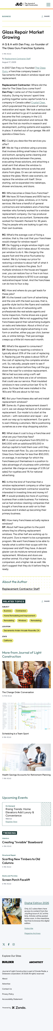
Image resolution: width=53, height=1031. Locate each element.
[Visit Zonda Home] (14, 1007)
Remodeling (9, 620)
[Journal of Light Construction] (26, 4)
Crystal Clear (38, 102)
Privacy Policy (8, 994)
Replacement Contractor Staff (18, 59)
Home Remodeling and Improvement (19, 616)
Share (47, 16)
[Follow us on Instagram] (13, 944)
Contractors (21, 611)
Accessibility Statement (12, 999)
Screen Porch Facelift (16, 880)
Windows (22, 620)
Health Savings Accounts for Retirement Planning (26, 775)
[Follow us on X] (3, 944)
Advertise (6, 984)
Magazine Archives (32, 933)
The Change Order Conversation (18, 692)
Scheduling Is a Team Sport (15, 733)
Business (6, 16)
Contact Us (7, 989)
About (4, 979)
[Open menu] (48, 4)
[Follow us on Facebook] (8, 944)
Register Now (11, 822)
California (8, 640)
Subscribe (28, 928)
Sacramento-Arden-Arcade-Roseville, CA (21, 630)
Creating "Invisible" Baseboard (22, 842)
